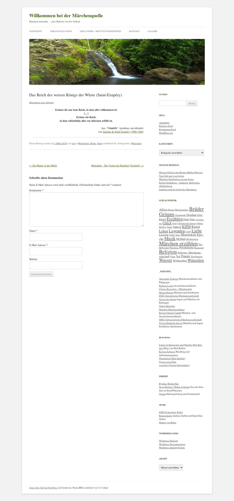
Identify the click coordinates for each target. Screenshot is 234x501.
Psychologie (186, 247)
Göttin (200, 223)
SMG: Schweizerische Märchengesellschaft (180, 319)
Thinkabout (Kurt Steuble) (172, 358)
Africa (163, 209)
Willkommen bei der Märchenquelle (66, 15)
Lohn (172, 234)
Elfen (200, 215)
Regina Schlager (167, 351)
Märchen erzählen (178, 243)
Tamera (162, 394)
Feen (186, 219)
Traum (185, 256)
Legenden (177, 230)
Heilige (162, 227)
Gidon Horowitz (167, 306)
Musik (170, 238)
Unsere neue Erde (167, 362)
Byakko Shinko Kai (169, 383)
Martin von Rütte (167, 422)
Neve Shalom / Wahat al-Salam (174, 387)
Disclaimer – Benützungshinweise (100, 31)
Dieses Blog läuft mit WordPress (43, 487)
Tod (178, 256)
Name (33, 230)
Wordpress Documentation (172, 444)
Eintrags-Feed (166, 126)
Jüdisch (177, 227)
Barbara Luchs (166, 285)
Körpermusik (165, 415)
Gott (174, 223)
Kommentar (36, 190)
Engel (162, 219)
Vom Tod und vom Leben (171, 176)
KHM (186, 226)
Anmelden (164, 122)
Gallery (153, 31)
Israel (169, 227)
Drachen (191, 215)
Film (192, 219)
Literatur (164, 234)
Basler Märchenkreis (178, 209)
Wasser (165, 260)
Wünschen (136, 143)
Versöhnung (197, 256)
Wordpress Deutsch (168, 440)
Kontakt (134, 31)
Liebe (197, 231)
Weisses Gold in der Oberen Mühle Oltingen (181, 172)
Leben (163, 230)
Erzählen (175, 219)
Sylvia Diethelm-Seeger (170, 323)
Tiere (172, 256)
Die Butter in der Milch (43, 165)
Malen (177, 235)
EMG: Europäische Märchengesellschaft (179, 295)
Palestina (174, 247)
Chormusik (180, 215)
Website (33, 259)
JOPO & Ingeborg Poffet (171, 412)
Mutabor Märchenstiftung (172, 309)
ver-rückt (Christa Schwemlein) (174, 365)
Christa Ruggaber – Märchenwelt (175, 289)
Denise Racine (166, 292)
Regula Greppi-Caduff (170, 312)
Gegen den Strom (167, 299)
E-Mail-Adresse (38, 245)
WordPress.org (166, 133)
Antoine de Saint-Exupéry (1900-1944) (123, 131)
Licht (188, 231)
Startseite (35, 31)
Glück (167, 222)
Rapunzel (199, 247)
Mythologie (192, 239)
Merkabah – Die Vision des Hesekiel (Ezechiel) (117, 165)
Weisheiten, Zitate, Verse (90, 143)
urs (73, 143)
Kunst (195, 226)
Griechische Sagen (187, 223)
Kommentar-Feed (167, 129)
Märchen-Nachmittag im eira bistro (176, 179)
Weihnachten (180, 260)
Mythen (181, 239)
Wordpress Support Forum (172, 447)
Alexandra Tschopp (168, 278)
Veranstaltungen (61, 31)
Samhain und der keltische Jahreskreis (178, 189)
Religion (168, 251)
